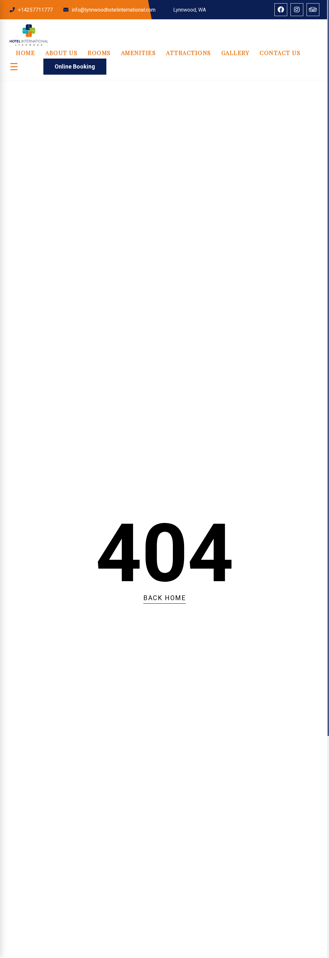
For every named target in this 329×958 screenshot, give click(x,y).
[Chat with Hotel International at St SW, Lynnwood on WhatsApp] (9, 905)
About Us (61, 53)
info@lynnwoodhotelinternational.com (114, 10)
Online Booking (75, 66)
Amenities (138, 53)
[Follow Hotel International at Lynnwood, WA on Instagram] (296, 9)
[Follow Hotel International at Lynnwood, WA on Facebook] (280, 9)
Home (25, 53)
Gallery (235, 53)
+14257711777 (35, 10)
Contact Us (280, 53)
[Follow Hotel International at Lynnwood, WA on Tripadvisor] (313, 9)
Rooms (99, 53)
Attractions (188, 53)
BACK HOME (164, 598)
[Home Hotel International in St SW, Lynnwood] (29, 44)
